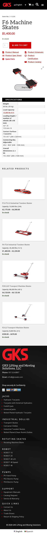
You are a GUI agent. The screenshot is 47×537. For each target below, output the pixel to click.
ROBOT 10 (8, 452)
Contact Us (8, 507)
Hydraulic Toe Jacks (12, 400)
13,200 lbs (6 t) (8, 112)
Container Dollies (11, 426)
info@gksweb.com (15, 377)
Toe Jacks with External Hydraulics (18, 403)
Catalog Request (10, 495)
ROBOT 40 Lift (10, 459)
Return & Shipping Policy (14, 516)
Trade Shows (9, 513)
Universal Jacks (10, 409)
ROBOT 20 (8, 456)
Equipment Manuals (12, 492)
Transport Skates (11, 423)
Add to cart (21, 45)
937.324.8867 (13, 372)
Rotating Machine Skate (14, 442)
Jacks (6, 396)
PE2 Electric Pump (11, 479)
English (19, 5)
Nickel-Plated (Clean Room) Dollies (18, 432)
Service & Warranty (11, 498)
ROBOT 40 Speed (11, 462)
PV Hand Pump (10, 475)
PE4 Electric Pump (11, 482)
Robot (6, 449)
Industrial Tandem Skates (14, 429)
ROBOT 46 (8, 465)
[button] (42, 5)
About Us (7, 510)
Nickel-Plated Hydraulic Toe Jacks (17, 412)
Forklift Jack (8, 406)
